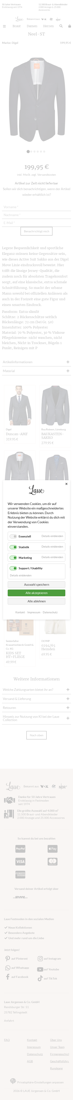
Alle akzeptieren (36, 593)
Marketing (25, 557)
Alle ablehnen (37, 601)
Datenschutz (50, 612)
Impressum (33, 612)
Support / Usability (30, 568)
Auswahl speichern (36, 585)
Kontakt (20, 612)
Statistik (24, 547)
